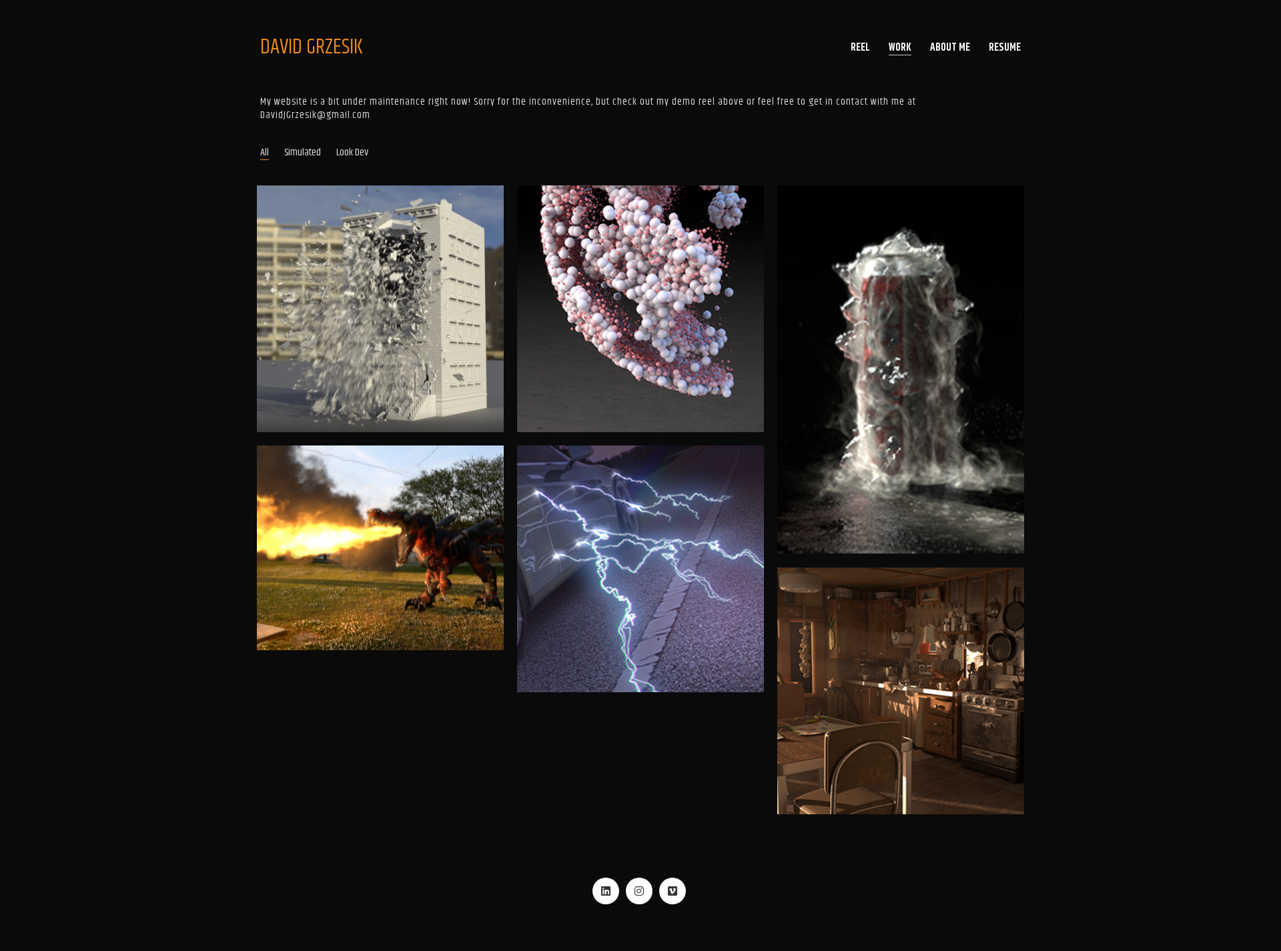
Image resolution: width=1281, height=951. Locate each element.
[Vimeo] (672, 891)
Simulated (302, 152)
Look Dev (352, 152)
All (264, 152)
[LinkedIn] (605, 891)
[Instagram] (639, 891)
